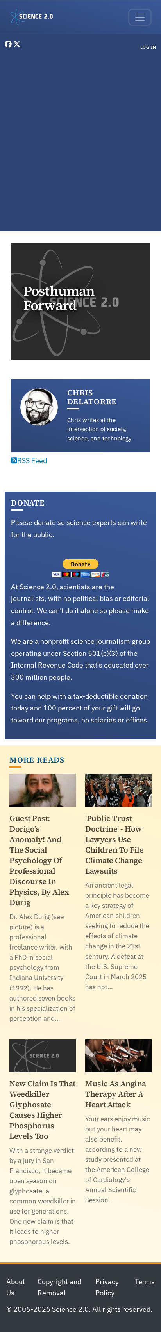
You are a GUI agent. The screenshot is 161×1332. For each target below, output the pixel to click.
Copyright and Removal (59, 1287)
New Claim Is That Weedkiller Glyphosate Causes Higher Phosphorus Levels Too (42, 1110)
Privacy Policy (107, 1287)
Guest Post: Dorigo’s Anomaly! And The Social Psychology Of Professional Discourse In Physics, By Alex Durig (39, 860)
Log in (148, 47)
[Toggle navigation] (140, 17)
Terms (145, 1281)
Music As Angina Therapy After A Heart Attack (115, 1094)
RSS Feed (32, 460)
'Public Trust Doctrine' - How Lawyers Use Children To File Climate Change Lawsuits (114, 844)
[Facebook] (9, 44)
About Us (15, 1287)
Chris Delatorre (92, 397)
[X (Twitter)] (16, 44)
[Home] (34, 17)
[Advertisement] (80, 142)
